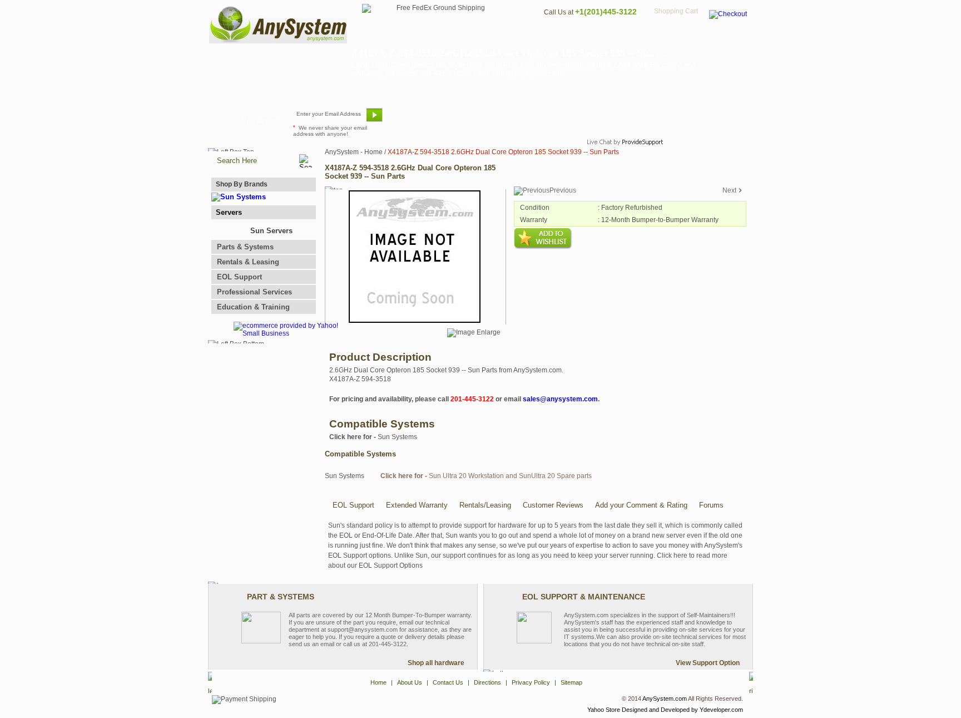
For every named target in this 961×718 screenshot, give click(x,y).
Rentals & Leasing (248, 262)
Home (465, 36)
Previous (562, 190)
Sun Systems (373, 437)
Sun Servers (271, 231)
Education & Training (253, 307)
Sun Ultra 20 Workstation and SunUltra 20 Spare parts (486, 476)
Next (729, 190)
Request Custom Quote (697, 119)
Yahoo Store (603, 709)
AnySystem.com (664, 698)
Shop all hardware (436, 663)
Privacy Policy (675, 36)
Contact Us (562, 36)
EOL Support (239, 277)
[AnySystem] (278, 41)
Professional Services (254, 292)
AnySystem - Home (354, 152)
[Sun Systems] (238, 197)
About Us (511, 36)
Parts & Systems (245, 247)
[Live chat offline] (620, 119)
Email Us (414, 119)
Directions (616, 36)
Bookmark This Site (547, 119)
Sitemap (729, 36)
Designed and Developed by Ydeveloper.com (682, 709)
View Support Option (708, 663)
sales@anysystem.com (560, 399)
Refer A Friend (474, 119)
